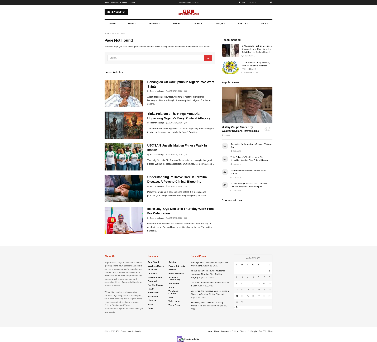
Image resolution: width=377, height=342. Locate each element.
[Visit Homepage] (189, 12)
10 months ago (250, 73)
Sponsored (174, 283)
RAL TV (242, 23)
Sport (171, 287)
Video (171, 297)
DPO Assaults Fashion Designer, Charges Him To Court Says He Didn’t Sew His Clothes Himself (257, 49)
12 (253, 283)
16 (237, 290)
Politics (177, 23)
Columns (152, 273)
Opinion (172, 262)
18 (248, 290)
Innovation (153, 292)
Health (151, 289)
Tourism (197, 23)
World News (174, 305)
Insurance (153, 296)
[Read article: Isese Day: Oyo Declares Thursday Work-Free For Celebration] (124, 220)
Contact (132, 2)
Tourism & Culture (173, 292)
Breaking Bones (156, 266)
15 (269, 283)
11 (248, 283)
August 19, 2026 (174, 186)
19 (253, 290)
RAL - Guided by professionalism (129, 331)
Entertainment (155, 277)
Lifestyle (219, 23)
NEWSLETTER (117, 12)
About (107, 2)
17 (242, 290)
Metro (150, 304)
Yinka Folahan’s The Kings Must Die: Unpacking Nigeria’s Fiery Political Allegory (208, 274)
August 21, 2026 (174, 91)
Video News (174, 301)
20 (259, 290)
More (263, 23)
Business (153, 23)
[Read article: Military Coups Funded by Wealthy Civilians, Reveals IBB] (247, 105)
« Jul (236, 307)
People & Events (176, 266)
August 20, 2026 (174, 123)
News (131, 23)
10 (242, 283)
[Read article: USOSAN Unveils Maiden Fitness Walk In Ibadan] (124, 157)
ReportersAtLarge (157, 91)
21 (264, 290)
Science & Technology (174, 278)
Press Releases (176, 273)
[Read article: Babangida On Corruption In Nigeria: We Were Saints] (124, 93)
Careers (123, 2)
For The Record (155, 285)
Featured (152, 281)
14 (264, 283)
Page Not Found (118, 33)
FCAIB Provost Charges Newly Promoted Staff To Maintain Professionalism (256, 65)
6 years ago (249, 56)
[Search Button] (271, 2)
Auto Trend (153, 262)
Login (242, 2)
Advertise (115, 2)
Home (112, 23)
